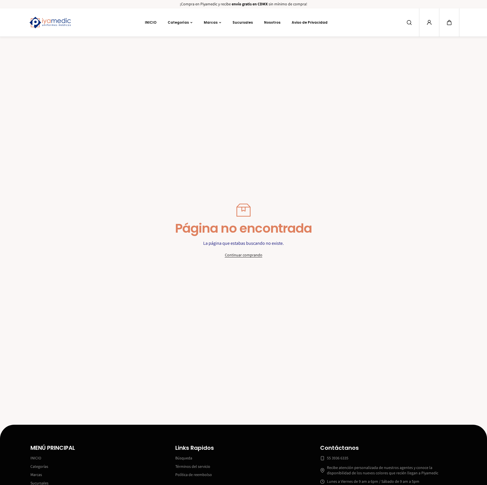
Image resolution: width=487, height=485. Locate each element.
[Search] (409, 22)
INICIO (150, 22)
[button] (449, 22)
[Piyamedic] (50, 22)
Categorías (178, 22)
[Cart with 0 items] (449, 22)
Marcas (211, 22)
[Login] (429, 22)
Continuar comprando (243, 254)
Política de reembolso (193, 474)
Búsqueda (183, 457)
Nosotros (272, 22)
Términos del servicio (192, 466)
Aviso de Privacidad (309, 22)
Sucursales (243, 22)
